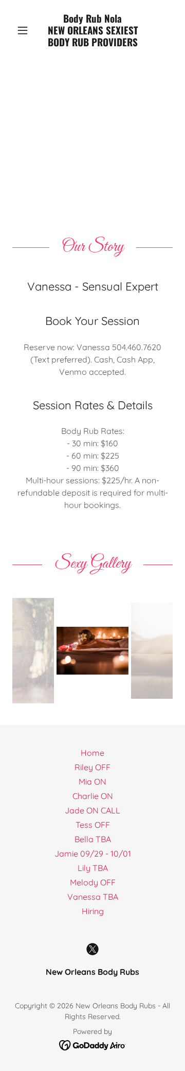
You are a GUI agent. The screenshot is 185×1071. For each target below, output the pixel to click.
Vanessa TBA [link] (92, 897)
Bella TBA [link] (93, 839)
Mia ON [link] (92, 781)
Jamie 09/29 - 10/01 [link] (92, 853)
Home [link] (92, 753)
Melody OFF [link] (93, 882)
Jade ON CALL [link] (92, 810)
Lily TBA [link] (93, 868)
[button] (24, 30)
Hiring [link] (93, 911)
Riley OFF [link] (92, 767)
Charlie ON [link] (92, 796)
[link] (92, 30)
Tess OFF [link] (93, 825)
